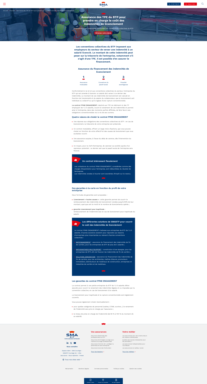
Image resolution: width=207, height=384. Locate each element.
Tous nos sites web (72, 360)
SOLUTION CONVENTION (85, 257)
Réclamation (69, 368)
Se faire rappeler (116, 382)
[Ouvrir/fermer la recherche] (202, 3)
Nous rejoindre (73, 355)
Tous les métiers (128, 352)
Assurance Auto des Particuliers (101, 348)
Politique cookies (119, 368)
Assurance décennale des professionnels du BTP (99, 336)
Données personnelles (101, 368)
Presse (81, 355)
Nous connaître (72, 346)
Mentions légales (84, 368)
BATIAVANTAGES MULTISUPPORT (88, 249)
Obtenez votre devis (103, 33)
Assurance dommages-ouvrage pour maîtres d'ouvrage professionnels (102, 340)
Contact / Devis (90, 382)
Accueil (5, 10)
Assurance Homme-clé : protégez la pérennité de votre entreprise (102, 344)
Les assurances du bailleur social (132, 348)
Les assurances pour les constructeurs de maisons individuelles (134, 336)
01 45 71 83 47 (175, 4)
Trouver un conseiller (103, 382)
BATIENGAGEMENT (83, 242)
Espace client (191, 4)
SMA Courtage (76, 350)
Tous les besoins (97, 352)
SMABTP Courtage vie (69, 353)
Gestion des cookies (135, 368)
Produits (12, 10)
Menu (4, 4)
